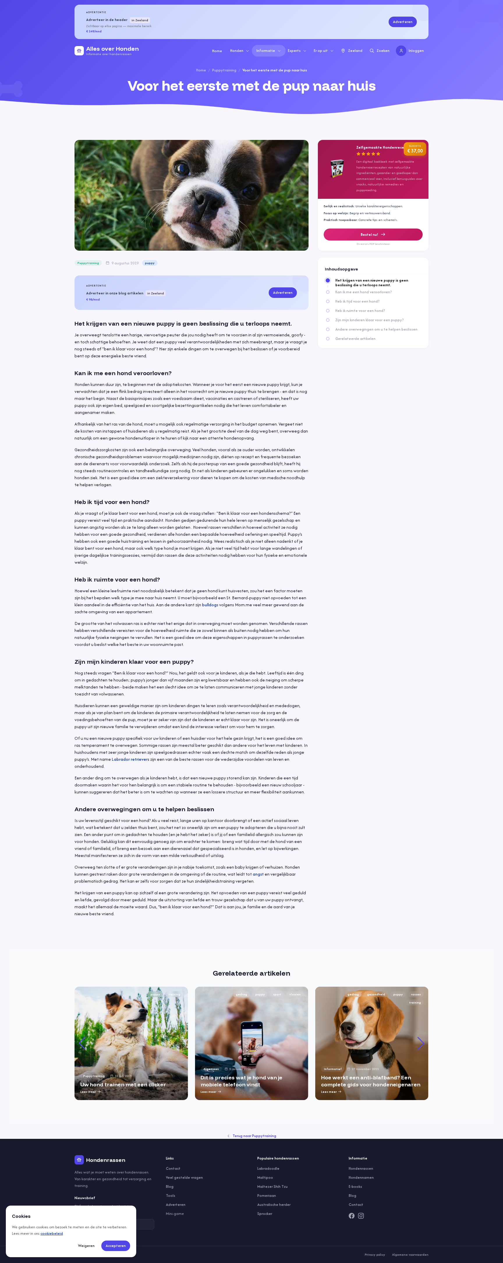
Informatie (265, 50)
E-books (355, 1186)
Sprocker (264, 1213)
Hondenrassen (361, 1168)
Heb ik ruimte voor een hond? (360, 310)
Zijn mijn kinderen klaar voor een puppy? (369, 320)
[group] (131, 1043)
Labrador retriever (130, 759)
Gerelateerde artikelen (355, 338)
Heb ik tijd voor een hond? (357, 301)
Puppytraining (224, 70)
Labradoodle (268, 1168)
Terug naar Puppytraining (254, 1136)
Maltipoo (265, 1177)
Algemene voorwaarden (410, 1254)
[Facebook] (352, 1216)
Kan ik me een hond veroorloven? (363, 292)
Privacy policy (375, 1254)
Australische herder (274, 1204)
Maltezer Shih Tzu (272, 1186)
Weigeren (86, 1245)
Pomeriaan (266, 1195)
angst (258, 874)
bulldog (209, 605)
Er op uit (321, 50)
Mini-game (175, 1213)
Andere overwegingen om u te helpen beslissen (376, 329)
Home (217, 51)
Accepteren (116, 1245)
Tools (170, 1195)
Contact (173, 1168)
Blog (169, 1186)
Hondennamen (361, 1177)
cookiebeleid (51, 1233)
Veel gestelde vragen (184, 1177)
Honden (236, 50)
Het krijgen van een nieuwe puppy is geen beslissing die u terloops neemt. (371, 282)
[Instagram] (361, 1216)
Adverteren (402, 21)
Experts (294, 50)
